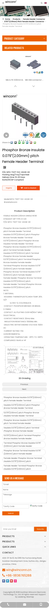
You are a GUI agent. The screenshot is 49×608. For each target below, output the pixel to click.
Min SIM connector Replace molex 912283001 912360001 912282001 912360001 (34, 80)
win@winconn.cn (18, 570)
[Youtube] (11, 580)
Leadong (22, 597)
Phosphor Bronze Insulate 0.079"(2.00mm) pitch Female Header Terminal (22, 399)
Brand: (7, 202)
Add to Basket (30, 188)
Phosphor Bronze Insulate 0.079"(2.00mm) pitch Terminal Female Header (22, 422)
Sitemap (30, 597)
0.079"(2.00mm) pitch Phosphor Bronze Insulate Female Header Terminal (21, 414)
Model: (7, 199)
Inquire (9, 188)
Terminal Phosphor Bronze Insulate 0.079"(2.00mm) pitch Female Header (22, 444)
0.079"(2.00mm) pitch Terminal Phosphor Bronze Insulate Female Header (22, 437)
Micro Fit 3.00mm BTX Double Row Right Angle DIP (15, 80)
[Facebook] (3, 580)
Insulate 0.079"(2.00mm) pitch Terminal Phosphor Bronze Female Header (21, 429)
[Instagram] (15, 580)
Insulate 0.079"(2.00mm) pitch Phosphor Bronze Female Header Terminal (22, 406)
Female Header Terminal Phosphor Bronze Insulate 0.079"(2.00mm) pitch (23, 467)
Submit (11, 513)
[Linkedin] (7, 580)
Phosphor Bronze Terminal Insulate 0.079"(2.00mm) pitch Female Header (22, 452)
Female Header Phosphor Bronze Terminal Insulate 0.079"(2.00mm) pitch (23, 460)
